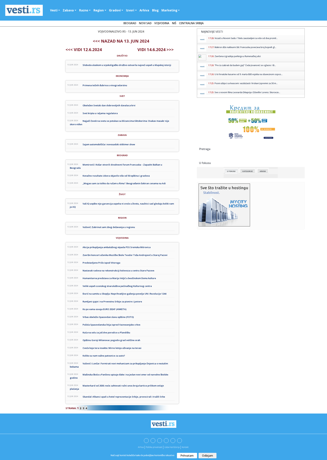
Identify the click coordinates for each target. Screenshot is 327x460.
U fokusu (231, 171)
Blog (155, 10)
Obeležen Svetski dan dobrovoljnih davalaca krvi (109, 105)
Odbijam (207, 455)
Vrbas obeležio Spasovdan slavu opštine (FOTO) (108, 317)
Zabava (68, 10)
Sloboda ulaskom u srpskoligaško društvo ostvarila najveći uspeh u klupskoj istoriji (127, 65)
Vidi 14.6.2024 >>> (155, 49)
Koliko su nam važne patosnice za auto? (104, 355)
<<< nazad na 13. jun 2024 (121, 41)
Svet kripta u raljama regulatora (100, 113)
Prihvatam (187, 455)
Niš (174, 23)
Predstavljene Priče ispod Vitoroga (101, 262)
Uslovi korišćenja (172, 447)
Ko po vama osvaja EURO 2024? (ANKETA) (104, 309)
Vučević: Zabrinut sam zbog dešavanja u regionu (109, 227)
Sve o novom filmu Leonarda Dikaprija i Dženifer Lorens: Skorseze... (247, 92)
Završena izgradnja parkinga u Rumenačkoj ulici (238, 56)
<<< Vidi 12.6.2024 (84, 49)
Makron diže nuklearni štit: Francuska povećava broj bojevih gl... (245, 47)
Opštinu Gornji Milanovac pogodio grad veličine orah (111, 340)
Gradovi (115, 10)
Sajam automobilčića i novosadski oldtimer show (109, 144)
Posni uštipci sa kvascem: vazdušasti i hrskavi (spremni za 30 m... (246, 83)
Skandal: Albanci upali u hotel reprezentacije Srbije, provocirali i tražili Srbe (124, 396)
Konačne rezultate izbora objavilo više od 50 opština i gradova (116, 175)
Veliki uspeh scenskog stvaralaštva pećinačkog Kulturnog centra (117, 286)
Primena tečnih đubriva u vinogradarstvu (105, 85)
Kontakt (185, 447)
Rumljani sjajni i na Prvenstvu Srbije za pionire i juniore (112, 301)
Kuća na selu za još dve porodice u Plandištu (106, 332)
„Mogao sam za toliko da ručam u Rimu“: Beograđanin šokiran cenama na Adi (124, 183)
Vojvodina (161, 23)
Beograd (129, 23)
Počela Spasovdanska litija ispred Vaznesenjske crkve (111, 324)
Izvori (130, 10)
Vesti (54, 10)
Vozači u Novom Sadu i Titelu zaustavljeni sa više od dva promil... (246, 38)
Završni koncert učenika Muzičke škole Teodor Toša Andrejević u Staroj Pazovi (125, 255)
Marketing (169, 10)
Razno (83, 10)
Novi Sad (145, 23)
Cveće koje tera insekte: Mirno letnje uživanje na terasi (112, 348)
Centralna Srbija (191, 23)
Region (98, 10)
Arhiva (144, 10)
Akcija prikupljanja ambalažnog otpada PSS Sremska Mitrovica (117, 247)
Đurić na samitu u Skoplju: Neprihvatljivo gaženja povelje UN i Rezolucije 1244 (124, 293)
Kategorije (248, 171)
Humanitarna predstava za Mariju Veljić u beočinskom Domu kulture (119, 278)
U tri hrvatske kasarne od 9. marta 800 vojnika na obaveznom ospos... (249, 74)
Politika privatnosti (154, 447)
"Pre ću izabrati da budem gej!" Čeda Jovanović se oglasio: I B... (245, 65)
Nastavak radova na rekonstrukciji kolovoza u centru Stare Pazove (118, 270)
